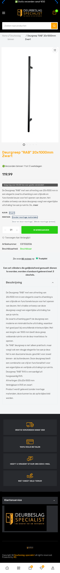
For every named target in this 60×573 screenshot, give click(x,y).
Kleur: (5, 213)
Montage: (6, 217)
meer (35, 205)
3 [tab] (30, 144)
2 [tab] (27, 144)
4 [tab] (33, 144)
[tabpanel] (30, 94)
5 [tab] (36, 144)
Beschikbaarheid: (10, 249)
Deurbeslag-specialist (24, 555)
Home (5, 36)
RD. (15, 557)
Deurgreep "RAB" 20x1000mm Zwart (27, 154)
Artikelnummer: (9, 244)
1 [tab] (24, 144)
